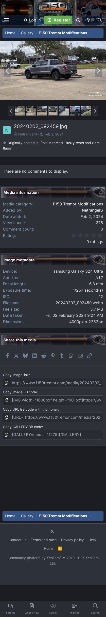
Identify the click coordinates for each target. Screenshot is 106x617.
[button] (78, 20)
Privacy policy (72, 540)
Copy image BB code (20, 392)
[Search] (99, 20)
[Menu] (6, 20)
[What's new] (88, 20)
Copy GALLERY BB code (22, 427)
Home (48, 548)
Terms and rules (43, 540)
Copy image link (16, 375)
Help (92, 540)
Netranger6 (27, 134)
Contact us (17, 540)
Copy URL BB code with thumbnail (30, 409)
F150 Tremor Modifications (78, 203)
